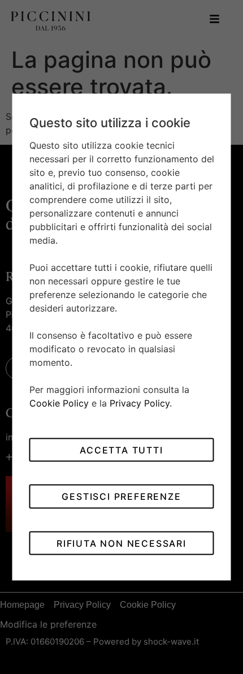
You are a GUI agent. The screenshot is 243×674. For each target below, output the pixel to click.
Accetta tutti (121, 449)
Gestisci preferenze (121, 496)
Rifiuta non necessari (121, 542)
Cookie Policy (59, 403)
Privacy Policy (140, 403)
